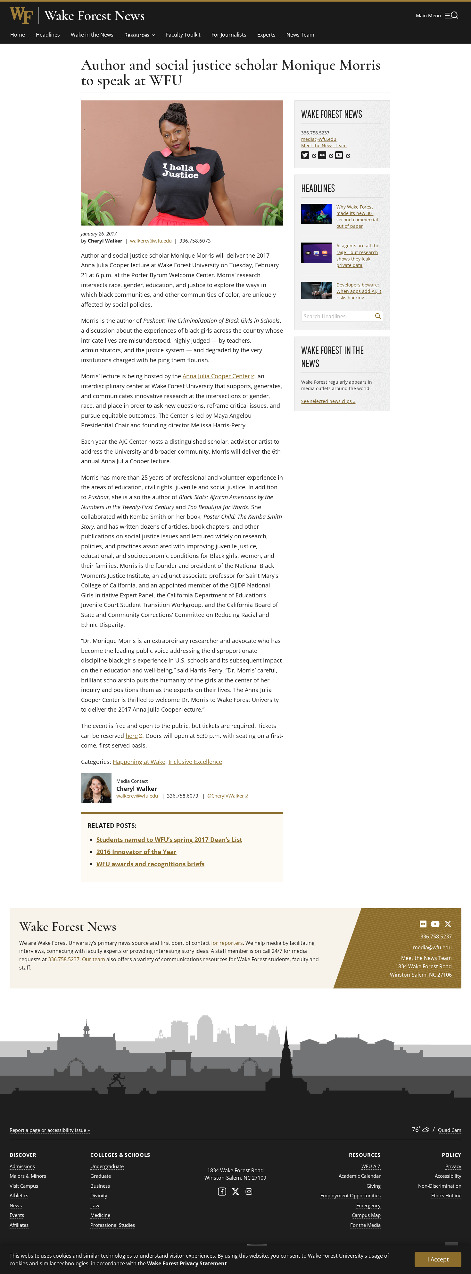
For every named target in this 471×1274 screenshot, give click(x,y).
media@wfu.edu (318, 139)
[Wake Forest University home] (21, 15)
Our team (93, 959)
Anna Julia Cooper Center (218, 376)
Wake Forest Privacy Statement (187, 1263)
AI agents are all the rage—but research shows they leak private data (357, 255)
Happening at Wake (139, 761)
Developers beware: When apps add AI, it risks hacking (358, 291)
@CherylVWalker (227, 795)
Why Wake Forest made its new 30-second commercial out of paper (357, 216)
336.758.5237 (63, 959)
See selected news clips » (328, 401)
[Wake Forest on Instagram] (248, 1193)
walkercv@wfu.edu (151, 240)
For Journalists (228, 34)
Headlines (48, 34)
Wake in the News (92, 34)
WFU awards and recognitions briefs (150, 864)
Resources (137, 34)
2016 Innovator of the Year (136, 852)
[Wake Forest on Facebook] (222, 1193)
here (134, 736)
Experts (266, 34)
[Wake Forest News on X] (448, 924)
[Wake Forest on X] (235, 1193)
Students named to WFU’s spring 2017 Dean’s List (169, 839)
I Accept (438, 1259)
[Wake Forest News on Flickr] (423, 924)
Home (17, 34)
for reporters (227, 942)
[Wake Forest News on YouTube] (435, 924)
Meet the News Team (324, 145)
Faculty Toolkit (183, 34)
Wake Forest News (94, 15)
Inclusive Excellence (195, 761)
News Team (300, 34)
